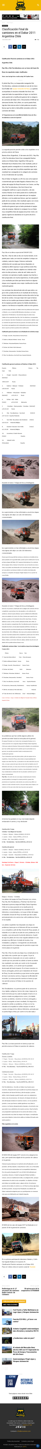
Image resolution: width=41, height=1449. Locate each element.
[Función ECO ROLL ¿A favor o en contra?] (7, 1321)
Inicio (3, 22)
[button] (38, 5)
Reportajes (10, 22)
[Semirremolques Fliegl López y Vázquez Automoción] (7, 1361)
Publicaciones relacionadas (14, 1301)
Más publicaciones (10, 1305)
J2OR (24, 1446)
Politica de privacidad (13, 1441)
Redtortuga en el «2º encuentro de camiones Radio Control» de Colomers (10, 1291)
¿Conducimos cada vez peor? (24, 1338)
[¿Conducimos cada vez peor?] (7, 1340)
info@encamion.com (24, 1431)
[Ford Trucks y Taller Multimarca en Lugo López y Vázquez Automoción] (7, 1312)
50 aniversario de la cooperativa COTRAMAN (30, 1290)
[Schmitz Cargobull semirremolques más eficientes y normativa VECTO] (7, 1331)
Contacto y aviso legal (27, 1441)
